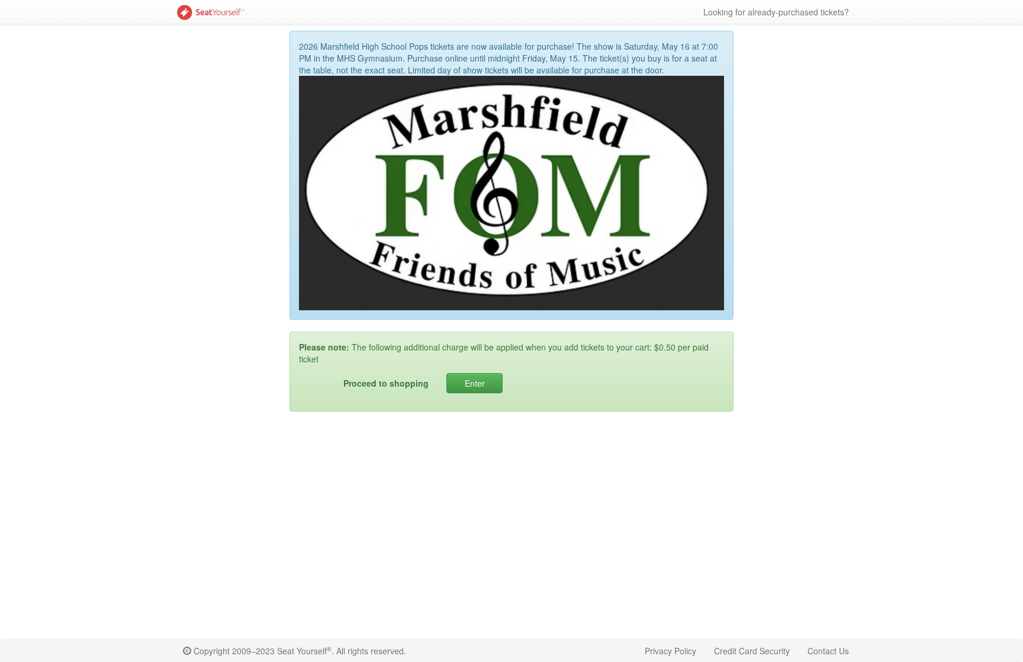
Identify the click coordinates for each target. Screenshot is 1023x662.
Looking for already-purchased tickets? (776, 12)
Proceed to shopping (386, 383)
